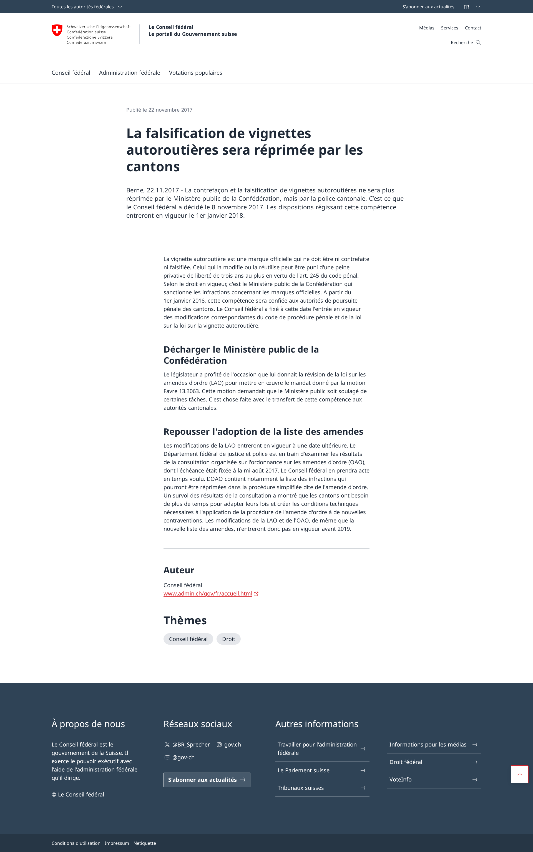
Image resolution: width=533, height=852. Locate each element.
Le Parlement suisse (304, 770)
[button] (71, 72)
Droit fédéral (405, 762)
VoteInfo (400, 779)
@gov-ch (183, 757)
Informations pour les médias (428, 744)
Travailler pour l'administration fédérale (317, 749)
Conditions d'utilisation (76, 843)
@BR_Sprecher (191, 744)
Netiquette (145, 843)
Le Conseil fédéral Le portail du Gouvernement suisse (193, 30)
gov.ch (232, 744)
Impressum (117, 843)
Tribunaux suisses (301, 787)
